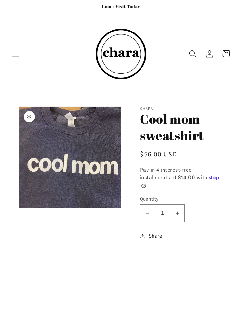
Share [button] (155, 235)
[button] (16, 53)
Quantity (149, 199)
